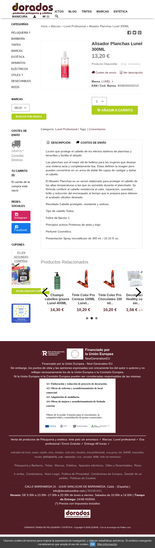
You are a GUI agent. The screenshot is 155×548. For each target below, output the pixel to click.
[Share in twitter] (134, 32)
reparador (70, 456)
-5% (24, 273)
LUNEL (106, 81)
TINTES (87, 11)
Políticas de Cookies (83, 478)
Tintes (16, 44)
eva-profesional (96, 452)
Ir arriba (19, 473)
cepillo (43, 452)
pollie (60, 457)
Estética (17, 56)
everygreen (111, 452)
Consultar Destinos (18, 157)
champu (59, 452)
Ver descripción (133, 72)
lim (120, 452)
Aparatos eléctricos (19, 66)
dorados (80, 452)
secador (87, 457)
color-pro (70, 452)
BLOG (72, 11)
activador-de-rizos (21, 452)
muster (38, 457)
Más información (107, 544)
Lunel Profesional (66, 129)
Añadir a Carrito (117, 110)
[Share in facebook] (129, 32)
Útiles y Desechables (21, 78)
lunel (127, 452)
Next (138, 292)
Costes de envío (105, 72)
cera (50, 452)
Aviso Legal (52, 473)
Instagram (20, 217)
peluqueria (50, 456)
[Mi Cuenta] (34, 16)
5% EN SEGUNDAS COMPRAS (21, 257)
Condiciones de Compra (106, 473)
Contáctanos (34, 473)
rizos (79, 457)
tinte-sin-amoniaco (110, 457)
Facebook (20, 229)
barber (35, 452)
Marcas (17, 50)
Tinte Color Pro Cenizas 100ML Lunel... (83, 299)
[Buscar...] (56, 16)
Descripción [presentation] (60, 142)
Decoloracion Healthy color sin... (136, 299)
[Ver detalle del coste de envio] (17, 144)
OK (92, 544)
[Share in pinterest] (139, 32)
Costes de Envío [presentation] (93, 142)
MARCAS (102, 11)
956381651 (94, 490)
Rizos (15, 87)
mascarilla (137, 452)
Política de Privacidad (75, 473)
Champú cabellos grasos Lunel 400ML (57, 299)
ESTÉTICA (121, 11)
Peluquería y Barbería (21, 35)
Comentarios (97, 129)
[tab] (58, 142)
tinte (96, 456)
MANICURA (19, 16)
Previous (45, 292)
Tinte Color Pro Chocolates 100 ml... (110, 299)
